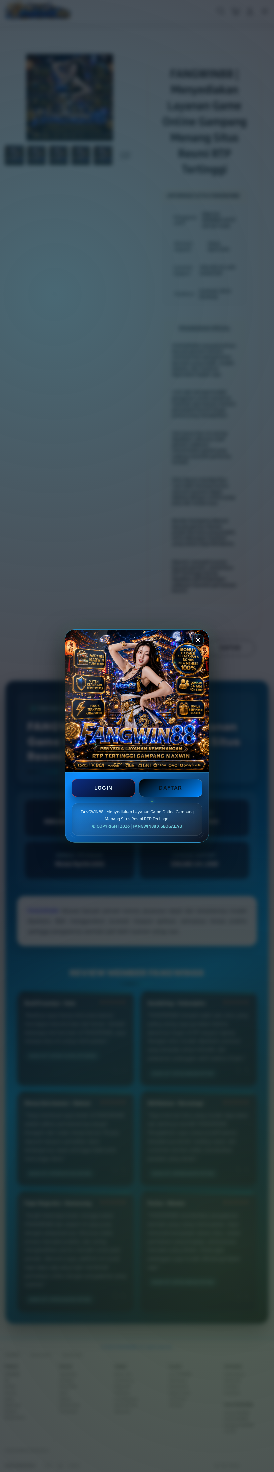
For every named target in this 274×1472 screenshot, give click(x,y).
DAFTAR (170, 788)
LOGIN (103, 788)
